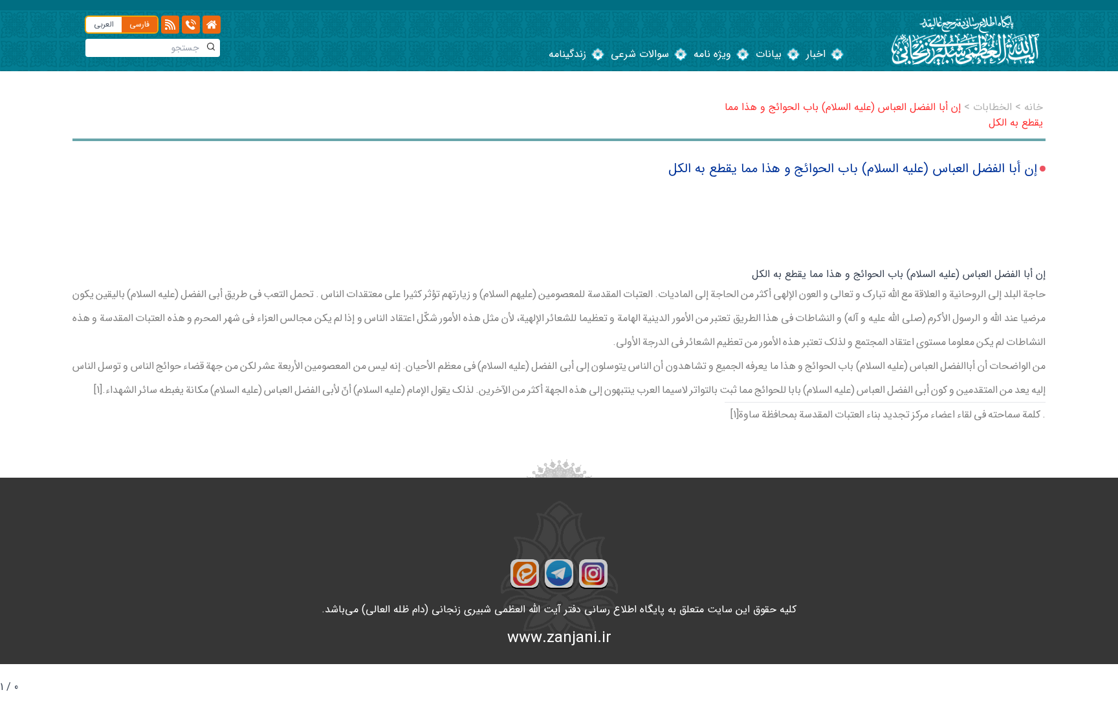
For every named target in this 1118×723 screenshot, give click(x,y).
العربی (104, 24)
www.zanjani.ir (559, 638)
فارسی (139, 24)
